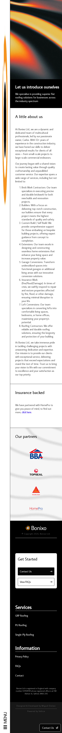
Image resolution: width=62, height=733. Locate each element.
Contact (19, 675)
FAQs (18, 666)
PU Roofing (21, 625)
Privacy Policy (22, 656)
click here (26, 412)
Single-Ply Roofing (24, 634)
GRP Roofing (21, 615)
